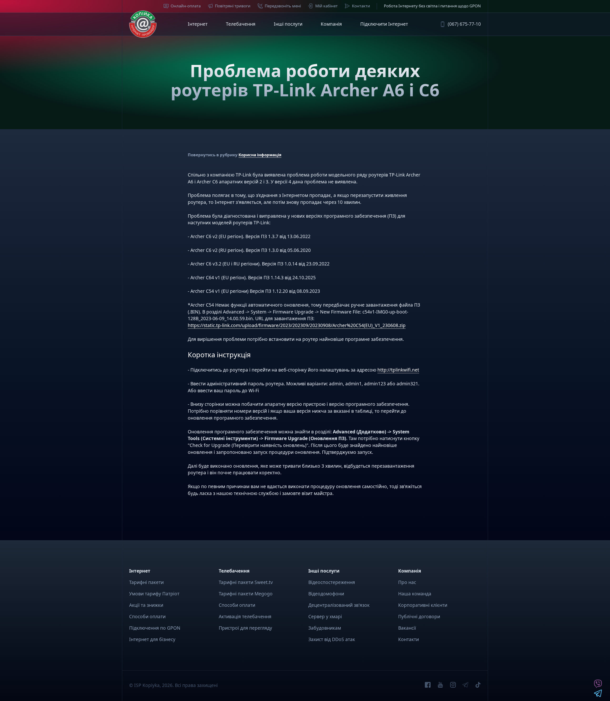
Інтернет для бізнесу (152, 639)
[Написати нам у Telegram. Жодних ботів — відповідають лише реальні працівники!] (598, 695)
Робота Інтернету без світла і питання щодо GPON (432, 6)
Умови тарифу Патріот (154, 593)
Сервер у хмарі (325, 616)
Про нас (407, 582)
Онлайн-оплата (186, 6)
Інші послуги (288, 24)
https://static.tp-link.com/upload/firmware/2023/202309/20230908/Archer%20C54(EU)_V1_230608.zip (297, 325)
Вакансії (407, 628)
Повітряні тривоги (232, 6)
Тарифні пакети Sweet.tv (246, 582)
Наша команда (414, 593)
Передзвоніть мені (283, 6)
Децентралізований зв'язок (339, 605)
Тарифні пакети (146, 582)
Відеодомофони (326, 593)
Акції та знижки (146, 605)
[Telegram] (465, 686)
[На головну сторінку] (143, 24)
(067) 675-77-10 (464, 24)
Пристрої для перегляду (245, 628)
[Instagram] (453, 686)
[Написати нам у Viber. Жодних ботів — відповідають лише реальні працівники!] (598, 686)
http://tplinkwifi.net (398, 370)
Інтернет (198, 24)
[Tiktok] (478, 686)
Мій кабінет (326, 6)
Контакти (361, 6)
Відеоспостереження (331, 582)
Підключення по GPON (154, 628)
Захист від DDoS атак (331, 639)
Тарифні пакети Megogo (246, 593)
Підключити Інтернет (384, 24)
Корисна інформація (260, 154)
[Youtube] (440, 686)
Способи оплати (147, 616)
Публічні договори (419, 616)
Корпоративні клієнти (422, 605)
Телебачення (240, 24)
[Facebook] (428, 686)
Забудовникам (324, 628)
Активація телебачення (245, 616)
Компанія (331, 24)
